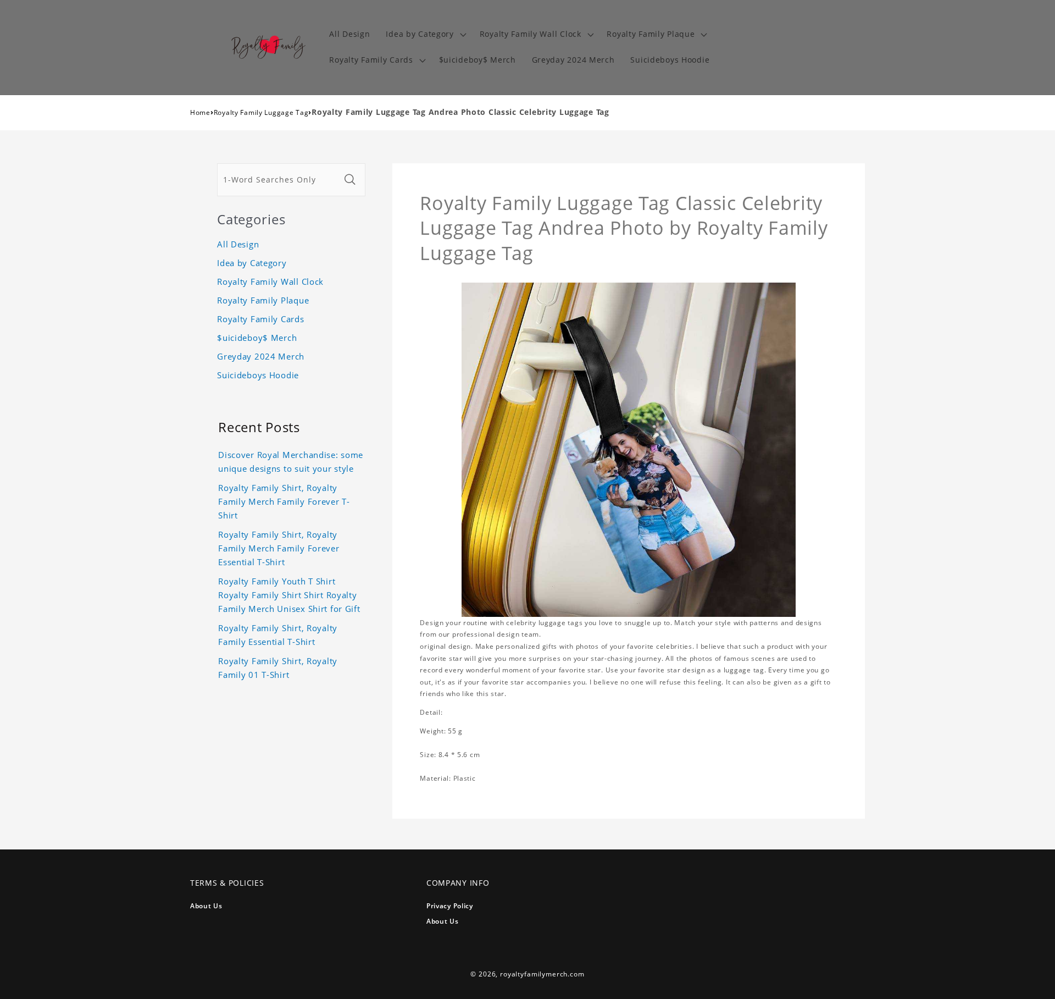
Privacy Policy (449, 905)
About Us (206, 905)
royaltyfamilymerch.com (542, 974)
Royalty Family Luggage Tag (261, 112)
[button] (424, 34)
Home (200, 112)
